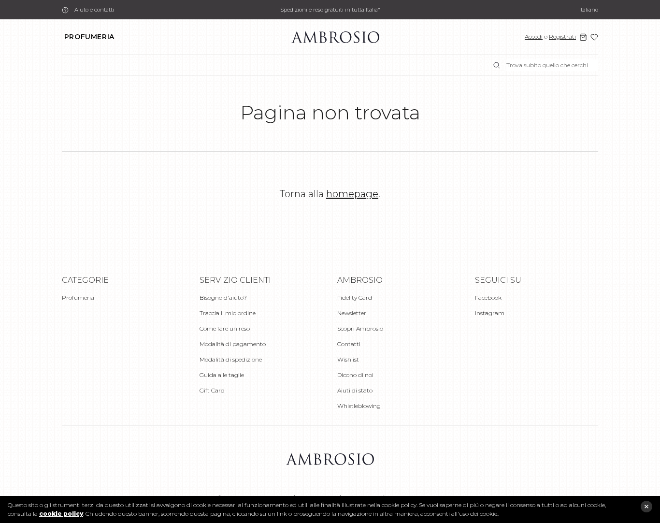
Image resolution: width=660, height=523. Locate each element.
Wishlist (348, 359)
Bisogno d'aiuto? (223, 297)
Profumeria (89, 36)
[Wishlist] (594, 37)
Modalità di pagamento (233, 344)
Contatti (348, 344)
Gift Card (212, 390)
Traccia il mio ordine (228, 313)
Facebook (488, 297)
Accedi (534, 36)
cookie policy (61, 513)
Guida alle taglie (222, 374)
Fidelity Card (354, 297)
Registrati (562, 36)
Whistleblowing (359, 405)
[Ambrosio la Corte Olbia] (335, 36)
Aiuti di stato (355, 390)
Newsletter (351, 313)
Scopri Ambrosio (360, 328)
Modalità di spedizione (231, 359)
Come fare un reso (225, 328)
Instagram (489, 313)
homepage (352, 194)
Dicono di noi (355, 374)
